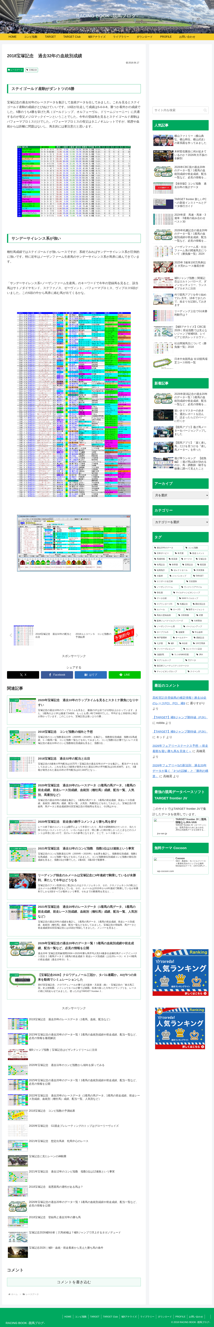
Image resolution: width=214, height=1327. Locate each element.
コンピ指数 (81, 1316)
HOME (67, 1316)
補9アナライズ (129, 1316)
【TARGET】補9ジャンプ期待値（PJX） (180, 717)
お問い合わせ (196, 1316)
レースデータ (17, 70)
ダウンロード (165, 1316)
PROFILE (180, 1316)
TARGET (94, 1316)
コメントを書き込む (74, 1282)
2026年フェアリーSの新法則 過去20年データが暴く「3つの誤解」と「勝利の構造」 (180, 771)
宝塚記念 (33, 70)
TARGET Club (110, 1316)
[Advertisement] (180, 77)
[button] (205, 110)
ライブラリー (147, 1316)
